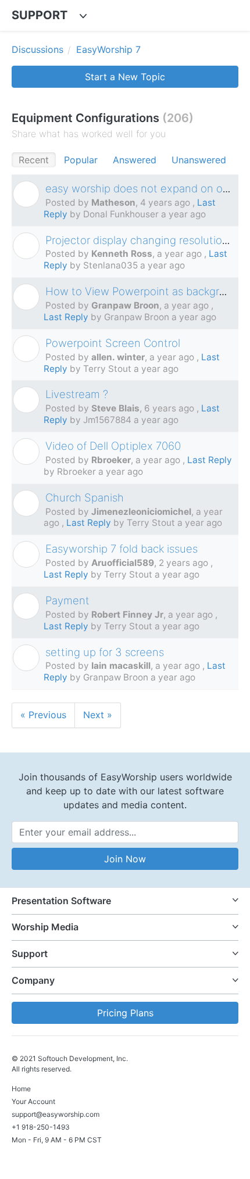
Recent (34, 160)
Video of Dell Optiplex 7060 (113, 445)
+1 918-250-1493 (41, 1127)
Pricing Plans (125, 1013)
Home (21, 1088)
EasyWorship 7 (108, 49)
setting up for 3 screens (104, 652)
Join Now (125, 859)
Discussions (37, 49)
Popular (81, 160)
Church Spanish (84, 497)
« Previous (43, 715)
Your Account (33, 1101)
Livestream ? (76, 394)
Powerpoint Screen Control (112, 342)
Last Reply (66, 316)
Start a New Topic (125, 77)
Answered (134, 160)
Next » (97, 715)
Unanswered (199, 160)
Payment (67, 600)
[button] (125, 900)
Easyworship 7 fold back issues (121, 548)
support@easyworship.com (55, 1114)
